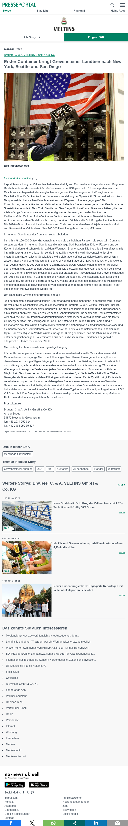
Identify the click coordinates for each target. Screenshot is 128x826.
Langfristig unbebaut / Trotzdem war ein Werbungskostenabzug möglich (48, 641)
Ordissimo (12, 677)
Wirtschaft (114, 468)
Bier (50, 468)
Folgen (92, 37)
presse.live (12, 671)
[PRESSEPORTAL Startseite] (19, 5)
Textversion (69, 809)
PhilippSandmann (16, 696)
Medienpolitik (14, 750)
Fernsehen (12, 738)
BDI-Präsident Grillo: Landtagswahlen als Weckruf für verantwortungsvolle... (50, 653)
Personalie (12, 720)
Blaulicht (42, 10)
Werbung (11, 732)
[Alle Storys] (64, 30)
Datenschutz (11, 809)
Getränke (62, 468)
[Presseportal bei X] (26, 792)
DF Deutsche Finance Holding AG (26, 665)
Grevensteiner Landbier (18, 468)
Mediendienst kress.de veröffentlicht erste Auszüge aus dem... (42, 635)
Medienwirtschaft (16, 756)
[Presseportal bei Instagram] (31, 792)
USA (39, 468)
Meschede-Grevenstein (18, 178)
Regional (79, 10)
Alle (121, 485)
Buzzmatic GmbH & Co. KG (22, 683)
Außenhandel (81, 468)
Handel (98, 468)
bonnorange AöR (16, 690)
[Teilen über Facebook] (10, 823)
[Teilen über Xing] (74, 823)
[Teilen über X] (32, 823)
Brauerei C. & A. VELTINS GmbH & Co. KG (29, 54)
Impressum (11, 797)
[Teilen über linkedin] (96, 823)
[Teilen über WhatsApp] (53, 823)
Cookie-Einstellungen (17, 813)
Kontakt (9, 801)
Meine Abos (118, 10)
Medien (10, 744)
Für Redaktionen (72, 797)
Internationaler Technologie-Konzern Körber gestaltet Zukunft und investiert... (51, 659)
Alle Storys (30, 37)
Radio (9, 714)
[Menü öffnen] (123, 5)
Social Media (70, 813)
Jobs (65, 805)
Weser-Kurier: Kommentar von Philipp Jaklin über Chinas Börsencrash (47, 647)
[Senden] (117, 823)
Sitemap (9, 817)
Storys (6, 10)
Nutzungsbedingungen (76, 801)
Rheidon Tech (14, 702)
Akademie (10, 805)
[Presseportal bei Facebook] (22, 792)
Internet (10, 726)
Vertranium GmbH (16, 708)
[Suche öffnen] (112, 5)
